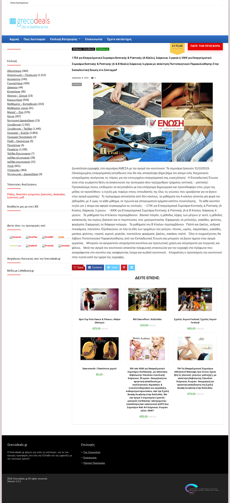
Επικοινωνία (93, 39)
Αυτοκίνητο (13, 79)
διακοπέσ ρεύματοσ (28, 194)
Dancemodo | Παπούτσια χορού (99, 368)
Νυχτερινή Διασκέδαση (20, 120)
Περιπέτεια (13, 145)
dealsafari (59, 194)
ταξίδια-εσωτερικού (18, 161)
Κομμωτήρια (14, 99)
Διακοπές (46, 194)
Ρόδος (11, 194)
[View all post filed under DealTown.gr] (31, 237)
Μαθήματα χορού (17, 108)
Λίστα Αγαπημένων (19, 3)
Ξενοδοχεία (14, 124)
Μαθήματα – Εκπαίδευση (22, 103)
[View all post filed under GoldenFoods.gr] (31, 246)
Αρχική (14, 39)
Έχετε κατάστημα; (119, 39)
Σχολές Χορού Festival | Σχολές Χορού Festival (195, 321)
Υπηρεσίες (13, 170)
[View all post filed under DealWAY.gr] (48, 237)
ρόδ (22, 197)
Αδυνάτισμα (14, 70)
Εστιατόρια (13, 91)
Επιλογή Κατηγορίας (63, 39)
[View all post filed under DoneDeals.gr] (64, 237)
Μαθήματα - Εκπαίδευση (83, 49)
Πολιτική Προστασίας (94, 463)
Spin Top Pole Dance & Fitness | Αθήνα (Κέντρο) (99, 321)
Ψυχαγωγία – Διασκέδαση (22, 174)
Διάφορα (12, 87)
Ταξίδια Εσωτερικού (19, 153)
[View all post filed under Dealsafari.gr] (15, 237)
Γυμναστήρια (15, 83)
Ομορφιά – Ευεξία (18, 132)
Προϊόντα (12, 149)
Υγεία (10, 165)
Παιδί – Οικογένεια (18, 141)
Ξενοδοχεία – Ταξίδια (19, 128)
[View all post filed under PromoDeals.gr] (48, 246)
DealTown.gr (102, 49)
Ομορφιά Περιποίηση (19, 137)
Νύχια (10, 116)
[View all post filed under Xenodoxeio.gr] (64, 246)
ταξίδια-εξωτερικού (18, 157)
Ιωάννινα (12, 197)
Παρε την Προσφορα (205, 46)
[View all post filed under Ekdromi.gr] (15, 246)
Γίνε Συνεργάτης (91, 452)
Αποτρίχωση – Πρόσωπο (22, 75)
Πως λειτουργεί (34, 39)
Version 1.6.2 (14, 481)
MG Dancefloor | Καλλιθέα (147, 319)
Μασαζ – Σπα (15, 112)
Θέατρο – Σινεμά (17, 95)
